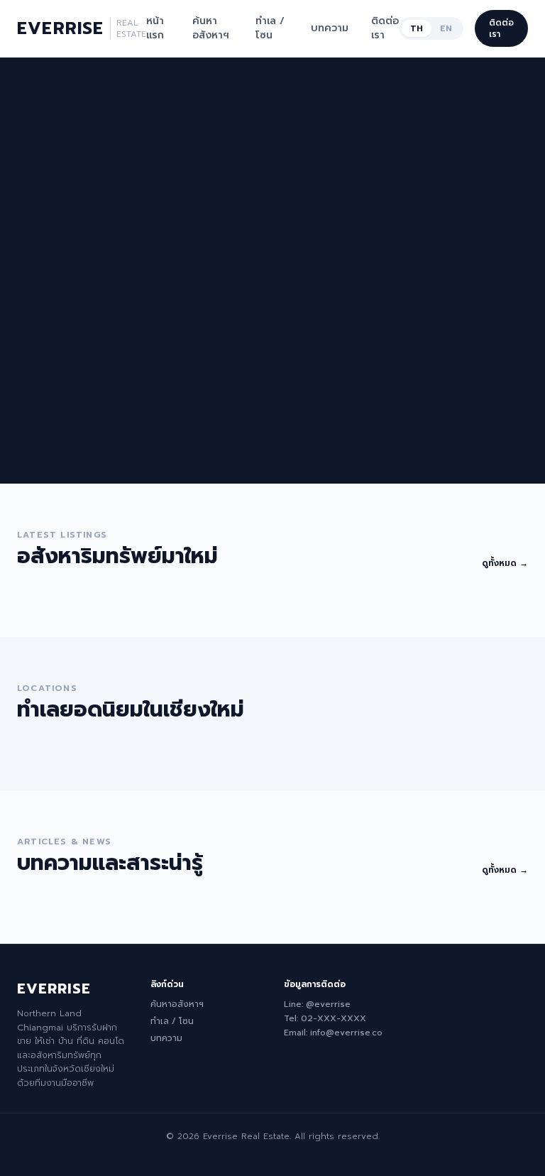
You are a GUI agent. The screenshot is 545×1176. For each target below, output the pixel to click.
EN (446, 28)
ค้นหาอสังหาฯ (210, 28)
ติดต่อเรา (385, 28)
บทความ (329, 28)
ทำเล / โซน (270, 28)
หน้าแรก (155, 28)
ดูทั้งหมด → (505, 563)
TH (416, 28)
